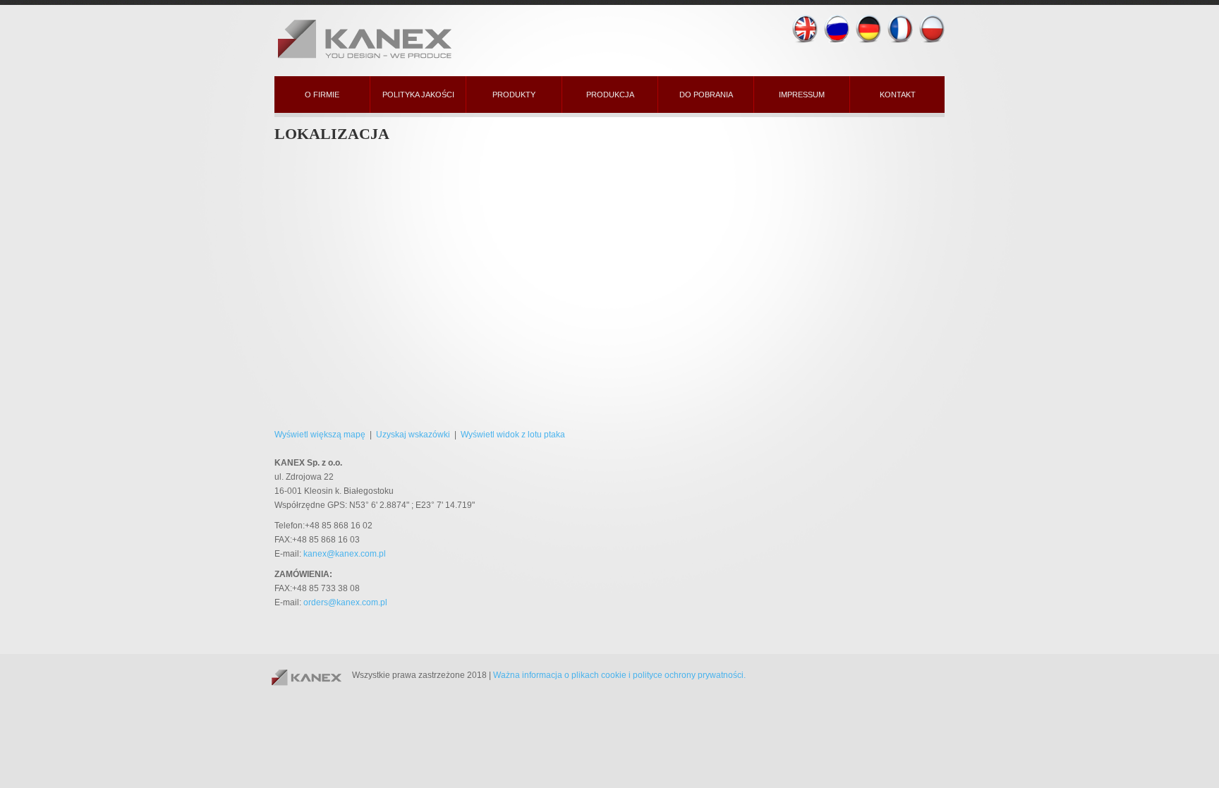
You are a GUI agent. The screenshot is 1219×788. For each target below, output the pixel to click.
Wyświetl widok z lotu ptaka (513, 435)
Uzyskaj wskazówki (413, 435)
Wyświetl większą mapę (319, 435)
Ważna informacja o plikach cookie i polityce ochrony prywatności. (619, 675)
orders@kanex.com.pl (345, 602)
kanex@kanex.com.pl (344, 554)
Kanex (419, 37)
